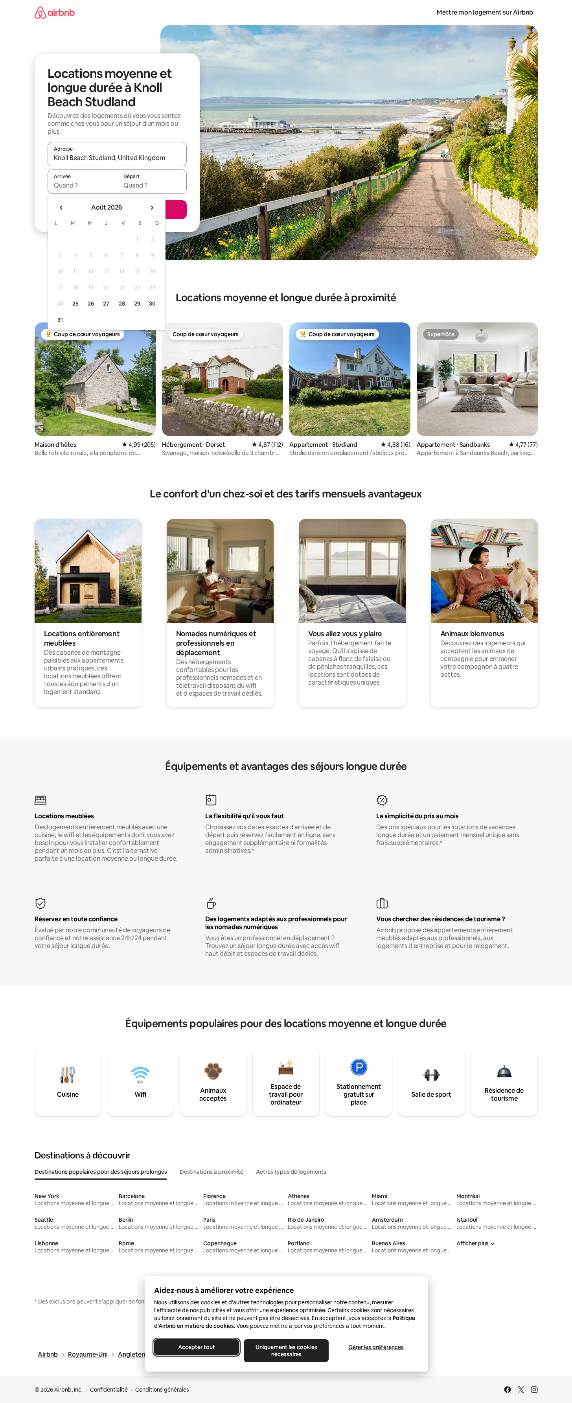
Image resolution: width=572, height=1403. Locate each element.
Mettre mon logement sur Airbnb (485, 12)
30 (152, 303)
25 (75, 303)
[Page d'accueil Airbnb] (55, 12)
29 (137, 303)
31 (60, 319)
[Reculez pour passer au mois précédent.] (61, 207)
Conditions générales (162, 1389)
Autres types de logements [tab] (291, 1171)
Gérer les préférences (375, 1347)
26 (91, 303)
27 (106, 303)
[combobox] (117, 157)
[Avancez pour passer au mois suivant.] (151, 207)
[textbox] (82, 185)
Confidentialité (109, 1389)
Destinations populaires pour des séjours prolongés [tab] (101, 1171)
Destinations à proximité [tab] (211, 1171)
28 (122, 303)
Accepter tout (196, 1347)
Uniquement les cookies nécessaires (286, 1351)
